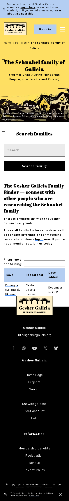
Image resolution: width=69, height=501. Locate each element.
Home (8, 42)
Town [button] (9, 275)
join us (38, 243)
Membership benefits (34, 448)
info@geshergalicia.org (34, 335)
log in (39, 239)
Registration (34, 455)
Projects (34, 382)
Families (21, 42)
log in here (28, 7)
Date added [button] (53, 275)
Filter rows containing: (13, 262)
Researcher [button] (35, 275)
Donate (45, 29)
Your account (34, 411)
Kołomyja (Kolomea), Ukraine (12, 290)
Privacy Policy (34, 470)
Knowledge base (34, 404)
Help (34, 418)
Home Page (34, 375)
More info (34, 496)
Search (34, 389)
